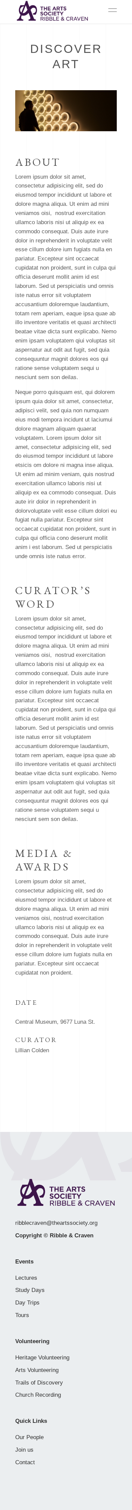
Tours (22, 1315)
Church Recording (38, 1395)
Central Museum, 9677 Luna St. (55, 1022)
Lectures (26, 1278)
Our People (29, 1437)
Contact (25, 1462)
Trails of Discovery (39, 1382)
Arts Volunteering (37, 1370)
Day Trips (27, 1302)
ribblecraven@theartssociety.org (56, 1223)
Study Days (30, 1290)
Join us (24, 1450)
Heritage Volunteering (42, 1357)
